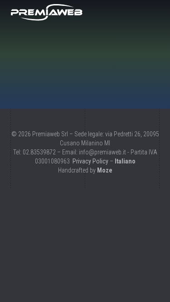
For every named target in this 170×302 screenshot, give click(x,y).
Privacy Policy (90, 161)
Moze (104, 170)
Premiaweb (46, 12)
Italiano (125, 161)
